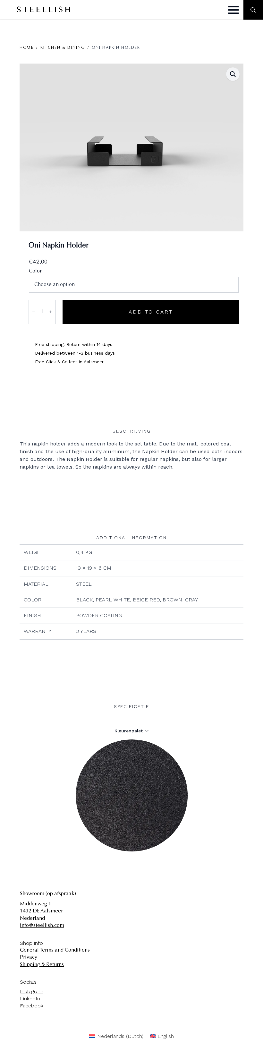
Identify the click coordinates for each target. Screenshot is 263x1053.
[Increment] (50, 311)
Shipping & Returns (42, 964)
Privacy (28, 957)
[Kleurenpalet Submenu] (149, 730)
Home (27, 48)
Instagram (31, 991)
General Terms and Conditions (55, 950)
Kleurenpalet (129, 730)
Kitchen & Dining (62, 48)
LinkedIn (30, 999)
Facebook (31, 1006)
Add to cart (151, 312)
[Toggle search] (253, 10)
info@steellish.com (42, 925)
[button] (233, 74)
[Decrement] (33, 311)
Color (35, 271)
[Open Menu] (233, 10)
